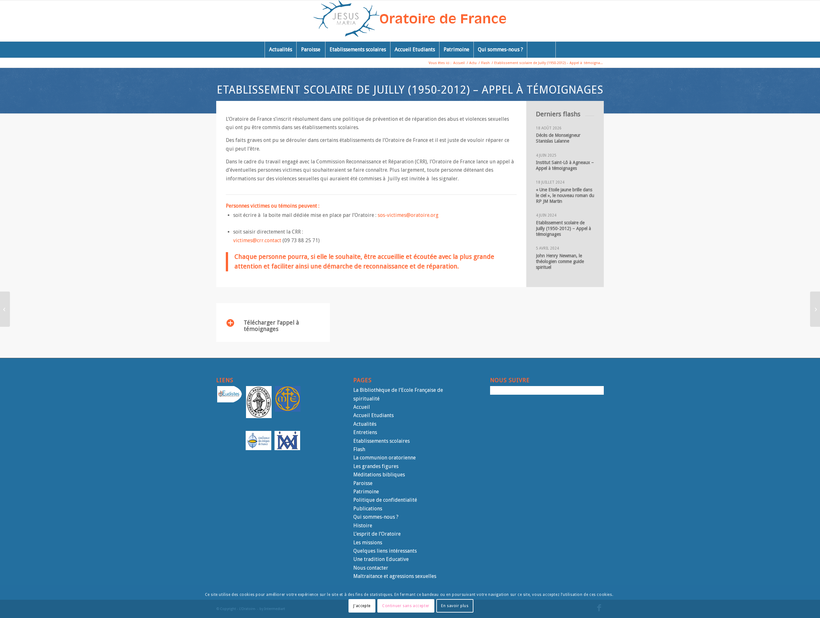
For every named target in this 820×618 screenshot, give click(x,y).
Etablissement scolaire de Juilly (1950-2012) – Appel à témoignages (564, 228)
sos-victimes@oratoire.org (408, 215)
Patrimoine (366, 492)
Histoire (362, 526)
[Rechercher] (541, 50)
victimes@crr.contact (257, 240)
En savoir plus (454, 605)
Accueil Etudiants (373, 415)
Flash (359, 449)
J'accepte (361, 605)
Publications (367, 509)
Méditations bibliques (379, 475)
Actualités (364, 424)
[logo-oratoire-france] (410, 20)
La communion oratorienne (384, 458)
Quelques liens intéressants (385, 551)
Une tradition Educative (381, 559)
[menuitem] (280, 50)
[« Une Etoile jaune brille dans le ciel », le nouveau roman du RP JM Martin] (815, 309)
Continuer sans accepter (406, 605)
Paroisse (363, 483)
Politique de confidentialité (385, 500)
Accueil (361, 407)
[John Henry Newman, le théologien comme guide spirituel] (5, 309)
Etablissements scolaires (381, 441)
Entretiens (365, 432)
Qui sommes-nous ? (375, 517)
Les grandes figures (375, 466)
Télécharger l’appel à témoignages (271, 325)
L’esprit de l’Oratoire (377, 534)
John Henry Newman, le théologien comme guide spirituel (560, 261)
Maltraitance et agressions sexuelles (394, 576)
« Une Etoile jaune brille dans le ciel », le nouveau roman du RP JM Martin (565, 195)
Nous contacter (370, 568)
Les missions (367, 543)
